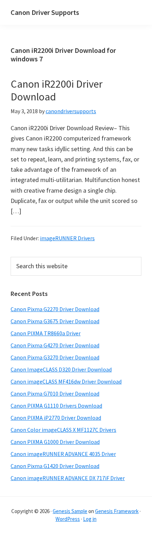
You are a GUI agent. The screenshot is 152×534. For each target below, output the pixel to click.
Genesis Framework (117, 511)
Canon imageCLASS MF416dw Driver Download (66, 381)
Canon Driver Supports (45, 12)
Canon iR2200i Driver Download (57, 90)
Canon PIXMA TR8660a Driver (46, 333)
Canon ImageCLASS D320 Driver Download (61, 369)
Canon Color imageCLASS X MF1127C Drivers (63, 429)
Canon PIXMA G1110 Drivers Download (56, 405)
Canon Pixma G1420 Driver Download (55, 465)
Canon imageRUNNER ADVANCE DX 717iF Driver (68, 477)
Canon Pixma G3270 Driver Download (55, 357)
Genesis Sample (70, 511)
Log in (90, 519)
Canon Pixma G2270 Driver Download (55, 309)
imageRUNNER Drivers (67, 238)
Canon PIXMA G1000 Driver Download (55, 441)
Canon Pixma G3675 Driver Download (55, 321)
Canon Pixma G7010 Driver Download (55, 393)
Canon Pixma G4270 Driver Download (55, 345)
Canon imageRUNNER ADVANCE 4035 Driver (63, 453)
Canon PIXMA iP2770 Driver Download (56, 417)
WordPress (67, 519)
